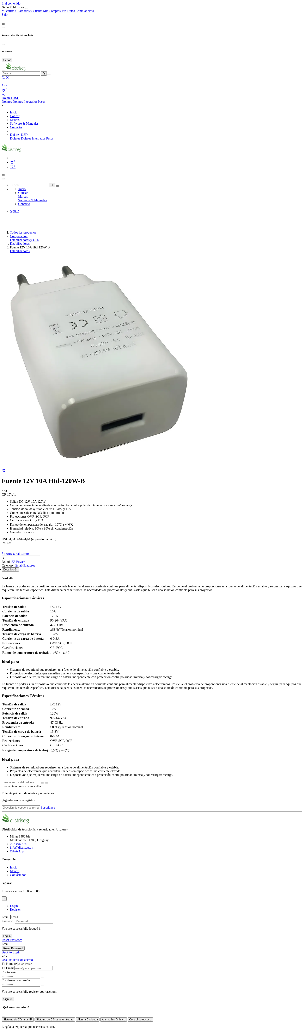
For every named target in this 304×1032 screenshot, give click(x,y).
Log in (7, 936)
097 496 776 (18, 844)
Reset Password (12, 940)
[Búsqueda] (44, 73)
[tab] (10, 569)
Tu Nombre (9, 963)
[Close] (3, 24)
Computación (19, 236)
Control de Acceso (140, 1019)
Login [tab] (14, 906)
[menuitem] (13, 7)
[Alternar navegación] (3, 175)
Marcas (14, 871)
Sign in (14, 211)
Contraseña (9, 972)
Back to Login (11, 952)
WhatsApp (17, 851)
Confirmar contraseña (16, 980)
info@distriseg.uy (21, 847)
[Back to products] (3, 470)
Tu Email (8, 968)
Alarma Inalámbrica (113, 1019)
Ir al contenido (11, 3)
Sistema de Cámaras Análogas (54, 1019)
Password (8, 921)
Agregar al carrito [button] (17, 553)
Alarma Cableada (87, 1019)
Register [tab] (15, 909)
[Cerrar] (26, 8)
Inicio (13, 867)
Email (5, 917)
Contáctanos (18, 875)
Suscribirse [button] (48, 807)
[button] (10, 98)
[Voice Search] (49, 74)
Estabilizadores (20, 243)
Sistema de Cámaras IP (17, 1019)
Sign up (7, 999)
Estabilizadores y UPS (24, 240)
